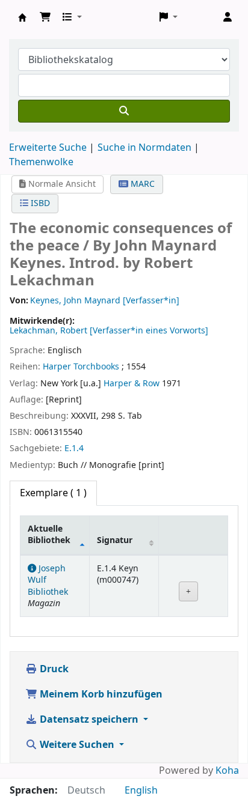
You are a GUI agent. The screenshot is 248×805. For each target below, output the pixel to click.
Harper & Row (132, 383)
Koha (227, 771)
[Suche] (124, 111)
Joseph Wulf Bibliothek (22, 17)
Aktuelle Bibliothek (49, 535)
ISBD (39, 203)
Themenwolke (41, 162)
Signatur (114, 540)
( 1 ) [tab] (53, 493)
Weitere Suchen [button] (77, 745)
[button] (45, 17)
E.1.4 (74, 448)
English (141, 790)
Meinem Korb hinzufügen (100, 694)
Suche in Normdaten (144, 148)
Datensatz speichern (89, 719)
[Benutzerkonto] (227, 17)
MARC (141, 184)
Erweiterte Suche (48, 148)
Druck (53, 669)
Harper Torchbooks (81, 366)
